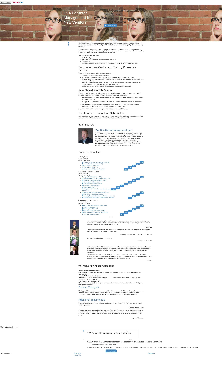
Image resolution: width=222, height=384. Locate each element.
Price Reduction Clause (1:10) (92, 182)
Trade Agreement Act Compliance (92, 184)
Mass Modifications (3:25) (91, 207)
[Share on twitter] (68, 44)
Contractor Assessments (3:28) (92, 214)
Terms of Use (77, 353)
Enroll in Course (111, 351)
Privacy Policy (77, 355)
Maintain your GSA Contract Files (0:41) (94, 169)
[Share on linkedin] (68, 46)
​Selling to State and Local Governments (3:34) (96, 192)
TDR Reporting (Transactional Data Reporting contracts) (98, 197)
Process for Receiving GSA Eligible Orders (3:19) (97, 178)
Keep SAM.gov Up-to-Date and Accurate (94, 210)
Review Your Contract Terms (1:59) (93, 164)
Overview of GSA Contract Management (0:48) (96, 162)
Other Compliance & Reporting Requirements (95, 212)
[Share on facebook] (68, 42)
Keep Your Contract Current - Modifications (95, 205)
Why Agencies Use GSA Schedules (93, 194)
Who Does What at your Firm (91, 165)
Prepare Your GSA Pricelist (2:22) (93, 177)
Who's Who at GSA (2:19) (91, 167)
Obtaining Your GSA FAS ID (91, 209)
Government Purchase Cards (91, 185)
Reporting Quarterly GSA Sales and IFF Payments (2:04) (99, 196)
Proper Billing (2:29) (89, 187)
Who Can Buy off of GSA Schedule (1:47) (95, 180)
